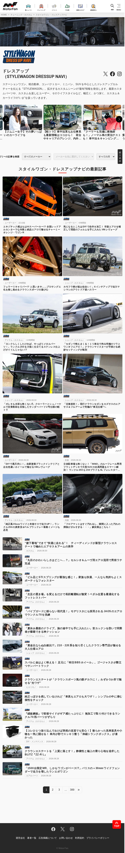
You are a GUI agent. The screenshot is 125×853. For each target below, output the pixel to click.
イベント (54, 9)
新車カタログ (80, 9)
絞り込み (120, 156)
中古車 (67, 9)
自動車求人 (93, 9)
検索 (112, 9)
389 (72, 789)
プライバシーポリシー (97, 838)
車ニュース (28, 9)
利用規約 (79, 838)
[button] (6, 119)
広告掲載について (48, 838)
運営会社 (20, 838)
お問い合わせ (66, 838)
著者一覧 (31, 838)
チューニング (41, 9)
